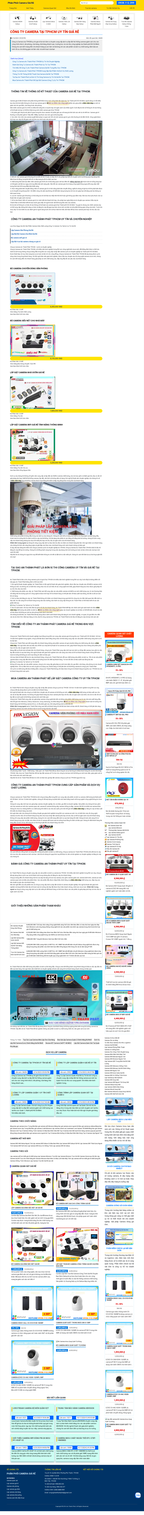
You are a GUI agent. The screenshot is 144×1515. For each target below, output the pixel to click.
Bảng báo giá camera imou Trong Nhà (22, 1126)
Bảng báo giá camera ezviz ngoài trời (66, 1126)
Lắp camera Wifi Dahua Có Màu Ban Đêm (46, 1143)
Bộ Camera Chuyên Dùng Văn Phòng (29, 268)
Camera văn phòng (13, 1486)
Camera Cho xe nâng (111, 1040)
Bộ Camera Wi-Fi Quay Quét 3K (118, 874)
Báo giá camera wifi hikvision (44, 1126)
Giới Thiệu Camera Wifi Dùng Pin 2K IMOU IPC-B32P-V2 (31, 1439)
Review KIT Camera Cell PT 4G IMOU (58, 1043)
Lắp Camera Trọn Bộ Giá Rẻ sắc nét (41, 1161)
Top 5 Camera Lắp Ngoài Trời (92, 1133)
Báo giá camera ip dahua (87, 1126)
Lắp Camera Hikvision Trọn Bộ (47, 1156)
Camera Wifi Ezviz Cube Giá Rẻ (114, 1073)
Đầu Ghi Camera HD (112, 849)
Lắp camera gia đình (13, 1489)
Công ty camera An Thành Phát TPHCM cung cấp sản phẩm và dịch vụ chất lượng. (43, 71)
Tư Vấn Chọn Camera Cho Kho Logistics (117, 1042)
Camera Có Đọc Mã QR (112, 1038)
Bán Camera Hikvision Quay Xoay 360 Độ (118, 1091)
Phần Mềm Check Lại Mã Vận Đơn (119, 1249)
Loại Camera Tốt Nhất (81, 1128)
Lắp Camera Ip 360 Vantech (113, 1077)
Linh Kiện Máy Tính (65, 1158)
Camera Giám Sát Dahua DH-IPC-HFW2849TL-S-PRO (119, 665)
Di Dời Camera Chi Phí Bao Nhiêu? (119, 1167)
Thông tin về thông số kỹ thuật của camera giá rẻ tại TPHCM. (35, 74)
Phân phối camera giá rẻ (21, 3)
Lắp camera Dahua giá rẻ (116, 832)
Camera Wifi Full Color (20, 1146)
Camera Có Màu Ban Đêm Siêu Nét (48, 1131)
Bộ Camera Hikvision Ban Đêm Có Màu (45, 1158)
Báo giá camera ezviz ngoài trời (37, 1133)
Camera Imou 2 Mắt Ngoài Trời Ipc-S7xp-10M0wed (77, 1439)
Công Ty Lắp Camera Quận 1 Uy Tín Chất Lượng (32, 1094)
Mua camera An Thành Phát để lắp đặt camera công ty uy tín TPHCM (38, 80)
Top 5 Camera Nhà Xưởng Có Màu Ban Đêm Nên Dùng (65, 1133)
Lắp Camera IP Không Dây (114, 839)
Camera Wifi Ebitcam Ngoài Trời (115, 1057)
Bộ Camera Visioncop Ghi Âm (87, 1156)
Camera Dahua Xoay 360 (112, 1084)
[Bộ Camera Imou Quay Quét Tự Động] (69, 1341)
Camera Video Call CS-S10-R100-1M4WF (27, 1323)
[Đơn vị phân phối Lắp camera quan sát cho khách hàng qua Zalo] (138, 1495)
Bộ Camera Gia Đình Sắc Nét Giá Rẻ (25, 1264)
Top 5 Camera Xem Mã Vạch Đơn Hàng (72, 1131)
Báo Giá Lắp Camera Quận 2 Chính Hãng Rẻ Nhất (74, 1040)
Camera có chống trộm (112, 1049)
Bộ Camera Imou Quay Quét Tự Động (71, 1345)
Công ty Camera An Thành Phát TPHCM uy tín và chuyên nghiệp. (36, 61)
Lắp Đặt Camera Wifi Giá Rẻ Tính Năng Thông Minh (36, 425)
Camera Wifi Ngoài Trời (112, 1070)
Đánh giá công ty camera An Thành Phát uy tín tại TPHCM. (34, 65)
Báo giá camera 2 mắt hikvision (42, 1128)
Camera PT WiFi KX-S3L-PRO (117, 715)
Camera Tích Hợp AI (112, 844)
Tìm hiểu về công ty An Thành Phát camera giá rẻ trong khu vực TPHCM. (39, 68)
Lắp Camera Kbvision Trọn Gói (67, 1156)
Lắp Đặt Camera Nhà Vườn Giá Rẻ (27, 372)
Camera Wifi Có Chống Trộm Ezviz (116, 1075)
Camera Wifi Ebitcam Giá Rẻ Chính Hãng (117, 1068)
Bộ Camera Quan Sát (115, 825)
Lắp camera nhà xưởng (14, 1495)
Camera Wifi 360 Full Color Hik (114, 1094)
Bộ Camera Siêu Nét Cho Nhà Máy (27, 320)
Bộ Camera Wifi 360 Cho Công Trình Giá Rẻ (73, 1203)
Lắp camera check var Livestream (63, 1128)
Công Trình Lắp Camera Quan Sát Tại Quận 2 (75, 1094)
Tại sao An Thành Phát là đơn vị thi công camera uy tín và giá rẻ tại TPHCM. (41, 77)
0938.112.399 (126, 2)
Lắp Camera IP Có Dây (113, 846)
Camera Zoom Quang (113, 842)
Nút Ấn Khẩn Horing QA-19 (117, 800)
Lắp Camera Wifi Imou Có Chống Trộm (40, 1146)
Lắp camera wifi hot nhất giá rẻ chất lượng (23, 1156)
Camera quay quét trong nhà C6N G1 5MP (73, 1323)
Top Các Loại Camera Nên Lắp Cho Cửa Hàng (39, 1040)
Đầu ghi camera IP (111, 851)
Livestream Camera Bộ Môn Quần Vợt (31, 1408)
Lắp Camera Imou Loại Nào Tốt (119, 1120)
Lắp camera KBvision (115, 828)
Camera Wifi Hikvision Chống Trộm (116, 1066)
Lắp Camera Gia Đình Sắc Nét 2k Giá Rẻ (27, 1208)
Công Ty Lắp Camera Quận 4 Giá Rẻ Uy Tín (77, 1063)
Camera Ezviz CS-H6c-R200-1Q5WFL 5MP (27, 1377)
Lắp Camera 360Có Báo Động (114, 1087)
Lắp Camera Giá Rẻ (114, 835)
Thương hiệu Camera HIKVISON (118, 830)
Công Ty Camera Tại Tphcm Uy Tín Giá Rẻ (32, 1063)
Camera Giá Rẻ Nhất (111, 1045)
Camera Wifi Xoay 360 (112, 1080)
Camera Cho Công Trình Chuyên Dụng (117, 1052)
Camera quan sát (12, 1480)
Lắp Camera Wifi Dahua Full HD (70, 1143)
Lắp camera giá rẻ (12, 1483)
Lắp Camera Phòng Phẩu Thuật (115, 1047)
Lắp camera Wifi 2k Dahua (61, 1146)
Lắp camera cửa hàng (14, 1492)
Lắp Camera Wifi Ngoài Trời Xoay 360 (117, 1082)
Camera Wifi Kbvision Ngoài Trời (115, 1059)
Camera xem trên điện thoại (15, 1498)
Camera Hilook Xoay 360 (112, 1089)
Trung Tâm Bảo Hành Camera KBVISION (76, 1408)
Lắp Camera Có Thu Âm (113, 837)
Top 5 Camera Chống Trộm (28, 1131)
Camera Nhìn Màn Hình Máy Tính (115, 1054)
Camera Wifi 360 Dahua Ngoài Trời (21, 1143)
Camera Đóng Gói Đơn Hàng (119, 1205)
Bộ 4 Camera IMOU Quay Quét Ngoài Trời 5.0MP (118, 922)
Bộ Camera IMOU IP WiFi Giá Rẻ (118, 1014)
